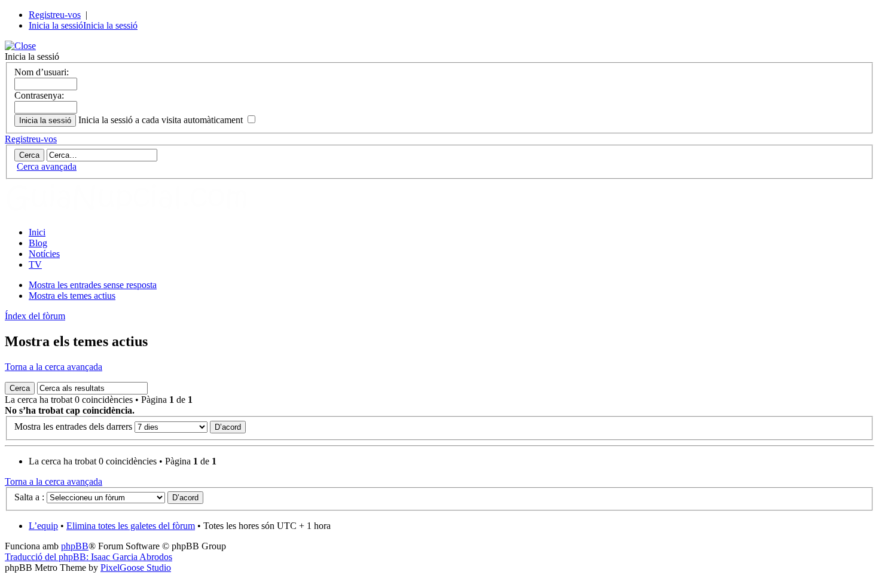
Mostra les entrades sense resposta (93, 285)
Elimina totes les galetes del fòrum (130, 526)
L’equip (43, 526)
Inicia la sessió (56, 25)
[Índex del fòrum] (139, 212)
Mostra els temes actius (72, 295)
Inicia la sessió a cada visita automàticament (161, 120)
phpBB (74, 546)
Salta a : (29, 497)
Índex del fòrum (35, 316)
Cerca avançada (47, 166)
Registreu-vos (55, 15)
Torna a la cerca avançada (53, 367)
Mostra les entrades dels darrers (74, 426)
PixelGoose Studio (135, 567)
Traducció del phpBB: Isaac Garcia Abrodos (88, 557)
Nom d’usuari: (41, 72)
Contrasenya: (39, 95)
